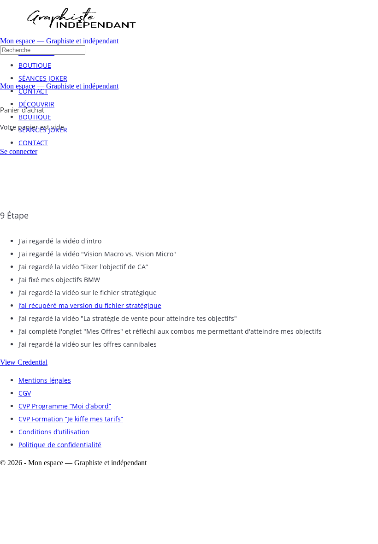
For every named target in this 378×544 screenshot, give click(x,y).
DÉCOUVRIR (36, 104)
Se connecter (18, 151)
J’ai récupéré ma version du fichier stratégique (89, 305)
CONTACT (33, 142)
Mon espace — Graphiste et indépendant (59, 41)
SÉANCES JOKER (42, 129)
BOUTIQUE (34, 116)
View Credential (23, 362)
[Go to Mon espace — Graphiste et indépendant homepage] (80, 34)
